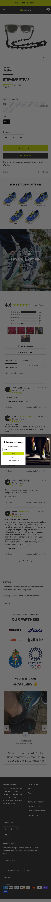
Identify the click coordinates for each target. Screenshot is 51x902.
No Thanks (13, 457)
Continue (13, 453)
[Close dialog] (48, 439)
